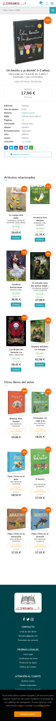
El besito (40, 479)
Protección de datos (28, 662)
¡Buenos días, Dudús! (16, 420)
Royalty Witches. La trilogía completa (40, 348)
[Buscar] (52, 10)
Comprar (16, 237)
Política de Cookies (28, 667)
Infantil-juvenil (28, 113)
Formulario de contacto (28, 640)
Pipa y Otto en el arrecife (40, 535)
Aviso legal (28, 654)
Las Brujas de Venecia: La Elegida (16, 351)
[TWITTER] (28, 619)
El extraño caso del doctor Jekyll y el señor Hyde (40, 284)
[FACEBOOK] (24, 619)
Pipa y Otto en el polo (16, 477)
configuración (43, 705)
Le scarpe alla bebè (16, 216)
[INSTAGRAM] (32, 619)
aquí (20, 705)
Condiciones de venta (28, 658)
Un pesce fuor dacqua (40, 219)
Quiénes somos (28, 681)
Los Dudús (26, 141)
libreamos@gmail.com (28, 636)
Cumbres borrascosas (16, 286)
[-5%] (16, 199)
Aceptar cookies (27, 714)
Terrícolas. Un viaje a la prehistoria (40, 419)
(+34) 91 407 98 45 (28, 631)
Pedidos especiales (28, 685)
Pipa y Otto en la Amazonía (16, 535)
